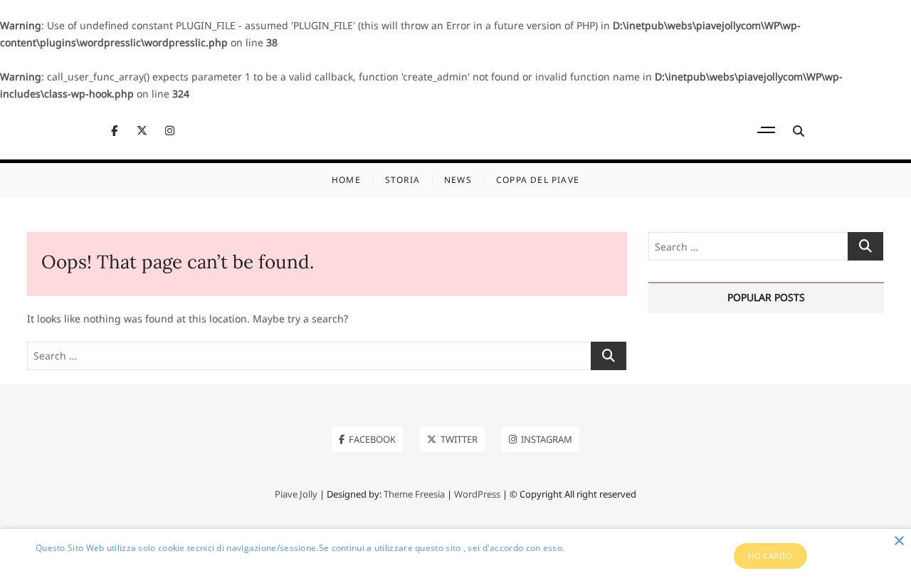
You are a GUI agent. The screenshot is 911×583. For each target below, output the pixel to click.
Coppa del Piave (537, 180)
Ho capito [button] (770, 555)
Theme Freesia (414, 494)
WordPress (477, 494)
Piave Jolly (296, 494)
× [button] (898, 541)
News (458, 180)
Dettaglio (55, 563)
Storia (402, 180)
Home (346, 180)
